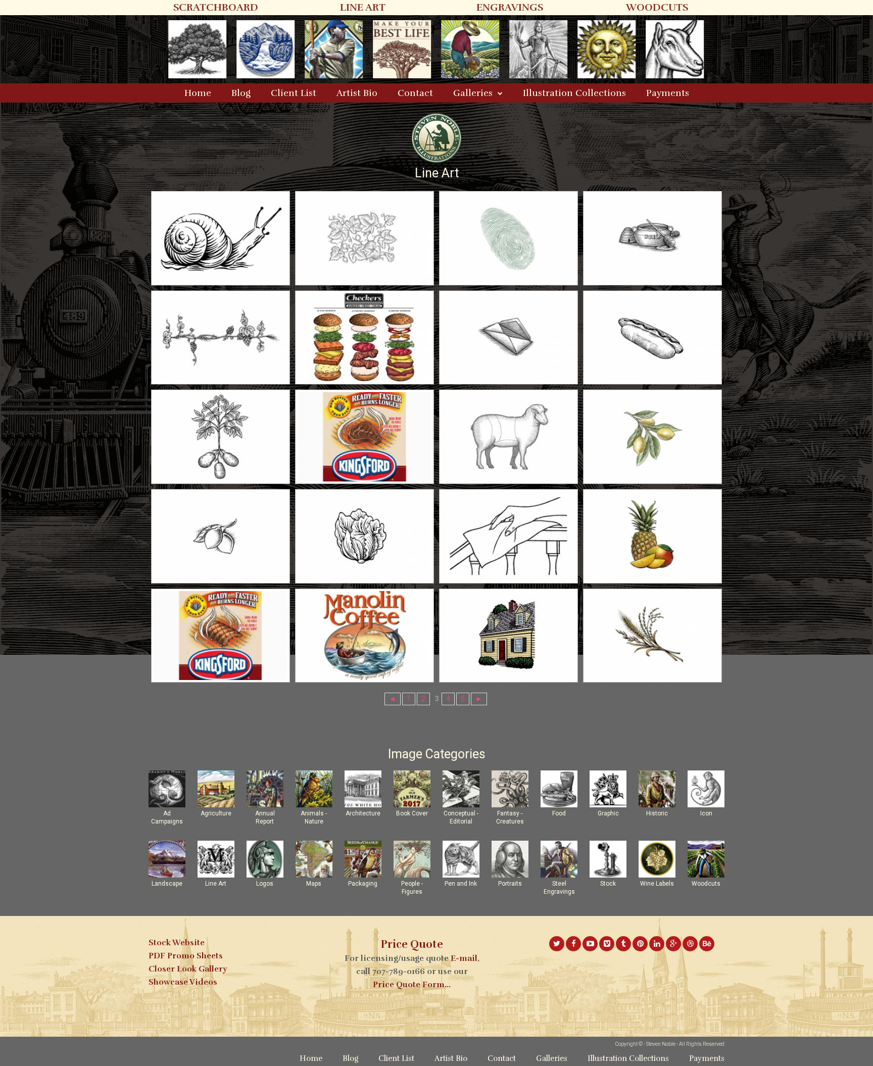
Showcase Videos (183, 982)
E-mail (464, 958)
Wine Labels (657, 883)
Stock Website (177, 943)
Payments (667, 93)
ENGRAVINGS (509, 7)
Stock (608, 883)
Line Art (215, 883)
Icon (706, 813)
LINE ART (362, 7)
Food (559, 813)
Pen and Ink (461, 883)
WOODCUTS (657, 7)
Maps (313, 883)
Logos (264, 883)
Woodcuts (706, 883)
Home (197, 93)
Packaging (362, 883)
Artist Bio (356, 93)
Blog (241, 93)
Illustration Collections (574, 93)
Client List (293, 93)
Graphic (608, 813)
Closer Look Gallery (188, 969)
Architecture (363, 813)
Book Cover (412, 813)
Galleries (473, 93)
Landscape (167, 883)
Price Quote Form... (412, 985)
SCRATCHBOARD (215, 7)
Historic (657, 813)
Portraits (510, 883)
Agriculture (216, 813)
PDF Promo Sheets (186, 956)
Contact (415, 93)
